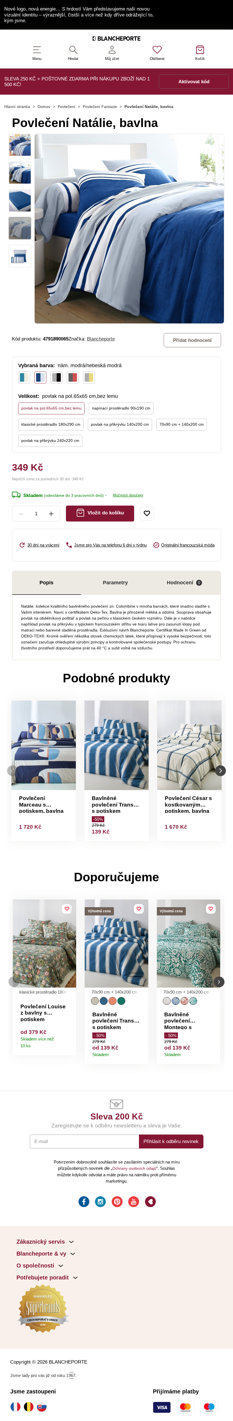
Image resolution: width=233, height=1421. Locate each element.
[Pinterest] (116, 1202)
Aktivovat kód (193, 81)
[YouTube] (133, 1202)
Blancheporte (101, 339)
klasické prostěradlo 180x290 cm (50, 424)
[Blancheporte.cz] (116, 39)
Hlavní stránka (17, 106)
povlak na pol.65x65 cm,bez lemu (51, 408)
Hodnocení (183, 582)
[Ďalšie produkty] (220, 771)
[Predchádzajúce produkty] (12, 771)
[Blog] (149, 1202)
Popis (46, 582)
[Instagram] (99, 1202)
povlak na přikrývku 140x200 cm (120, 424)
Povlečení (66, 106)
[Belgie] (30, 1407)
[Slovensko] (43, 1407)
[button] (14, 982)
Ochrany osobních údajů (134, 1168)
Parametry (115, 582)
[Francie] (16, 1407)
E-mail (41, 1141)
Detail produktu (69, 1044)
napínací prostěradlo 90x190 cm (121, 408)
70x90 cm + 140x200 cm (181, 424)
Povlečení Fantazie (100, 106)
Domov (44, 106)
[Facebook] (83, 1202)
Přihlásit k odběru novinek (171, 1141)
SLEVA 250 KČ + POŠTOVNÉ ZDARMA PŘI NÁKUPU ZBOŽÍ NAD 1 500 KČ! (77, 81)
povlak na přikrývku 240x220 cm (50, 440)
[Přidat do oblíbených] (147, 513)
